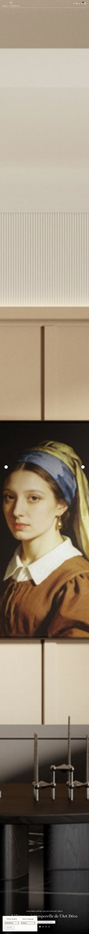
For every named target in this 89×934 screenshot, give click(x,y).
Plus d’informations (44, 922)
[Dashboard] (79, 4)
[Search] (74, 4)
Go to (9, 927)
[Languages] (77, 4)
